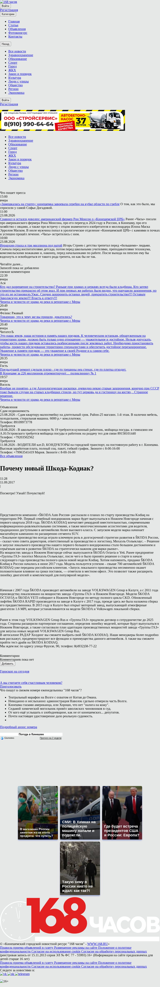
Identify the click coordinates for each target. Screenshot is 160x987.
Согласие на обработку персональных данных (114, 951)
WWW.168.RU (97, 944)
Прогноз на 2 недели (50, 738)
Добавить (8, 663)
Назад (5, 44)
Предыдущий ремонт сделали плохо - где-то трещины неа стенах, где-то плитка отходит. (63, 369)
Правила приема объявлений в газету (27, 947)
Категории (8, 14)
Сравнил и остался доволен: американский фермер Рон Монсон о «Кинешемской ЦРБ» (62, 219)
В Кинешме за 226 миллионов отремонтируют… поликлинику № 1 (48, 373)
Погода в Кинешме (31, 734)
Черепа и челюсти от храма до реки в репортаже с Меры (40, 302)
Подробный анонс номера (18, 727)
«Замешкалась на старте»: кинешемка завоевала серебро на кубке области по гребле (60, 204)
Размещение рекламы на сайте (76, 947)
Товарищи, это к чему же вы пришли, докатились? (36, 317)
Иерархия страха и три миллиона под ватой (31, 245)
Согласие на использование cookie (56, 951)
